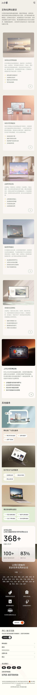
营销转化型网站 (10, 308)
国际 (20, 572)
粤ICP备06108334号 (23, 681)
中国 (16, 572)
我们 (3, 657)
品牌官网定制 (9, 184)
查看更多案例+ (6, 650)
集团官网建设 (9, 247)
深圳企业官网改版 (11, 60)
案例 (3, 647)
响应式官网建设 (10, 123)
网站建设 (4, 643)
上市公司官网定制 (10, 369)
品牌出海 (4, 653)
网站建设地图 (23, 687)
